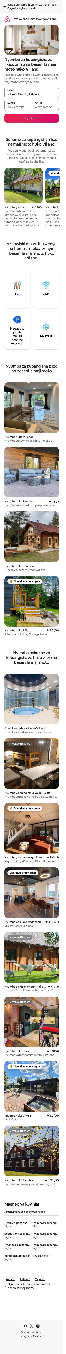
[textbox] (18, 107)
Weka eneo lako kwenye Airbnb (35, 19)
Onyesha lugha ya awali (21, 8)
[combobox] (31, 94)
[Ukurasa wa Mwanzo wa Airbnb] (7, 19)
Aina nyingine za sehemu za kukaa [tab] (24, 1211)
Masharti (38, 1336)
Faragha (25, 1336)
